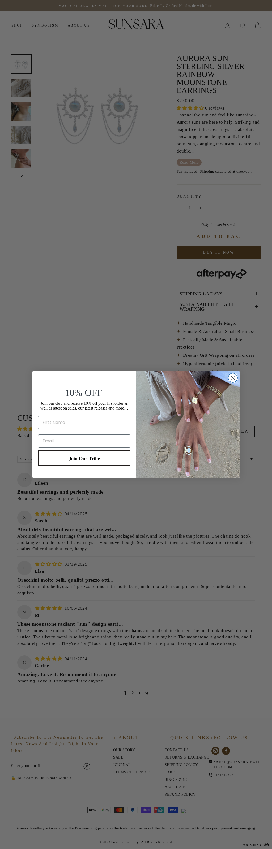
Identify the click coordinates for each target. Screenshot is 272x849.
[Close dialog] (232, 377)
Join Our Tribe (84, 458)
